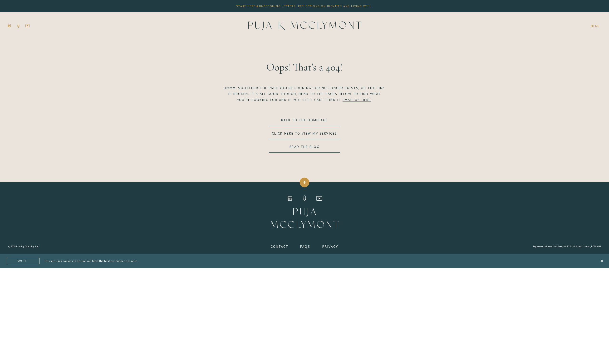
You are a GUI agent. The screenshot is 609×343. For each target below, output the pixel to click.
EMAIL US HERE (357, 100)
